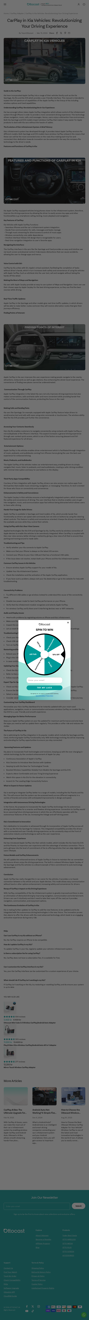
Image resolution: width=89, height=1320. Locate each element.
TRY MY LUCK (44, 687)
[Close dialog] (68, 622)
